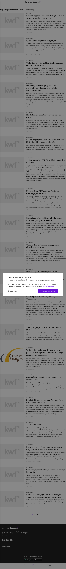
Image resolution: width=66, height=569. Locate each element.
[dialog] (33, 284)
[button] (12, 291)
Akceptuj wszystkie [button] (48, 291)
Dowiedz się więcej (48, 286)
